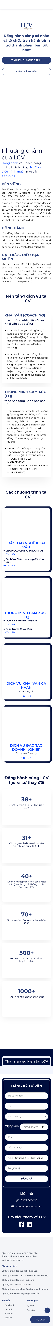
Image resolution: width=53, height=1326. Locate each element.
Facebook (9, 1305)
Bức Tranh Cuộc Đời (19, 629)
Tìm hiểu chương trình (26, 60)
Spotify (8, 1317)
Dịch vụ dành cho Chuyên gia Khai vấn (21, 1293)
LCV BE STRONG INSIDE (21, 620)
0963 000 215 (29, 1200)
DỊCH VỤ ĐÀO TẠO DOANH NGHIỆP (26, 747)
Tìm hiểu (11, 554)
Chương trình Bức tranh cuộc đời (18, 1280)
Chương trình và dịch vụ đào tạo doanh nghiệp (25, 1289)
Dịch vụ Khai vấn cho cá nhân (16, 1284)
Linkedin (9, 1309)
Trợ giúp (40, 1319)
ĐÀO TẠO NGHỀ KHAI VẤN (26, 545)
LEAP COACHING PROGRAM (24, 550)
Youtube (9, 1313)
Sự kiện (30, 1305)
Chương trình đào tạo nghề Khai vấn (20, 1271)
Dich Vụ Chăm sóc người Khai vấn (25, 561)
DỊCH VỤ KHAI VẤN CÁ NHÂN (26, 685)
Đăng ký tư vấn (26, 71)
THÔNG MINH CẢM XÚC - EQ (26, 615)
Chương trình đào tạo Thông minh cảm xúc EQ (25, 1275)
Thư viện (31, 1310)
